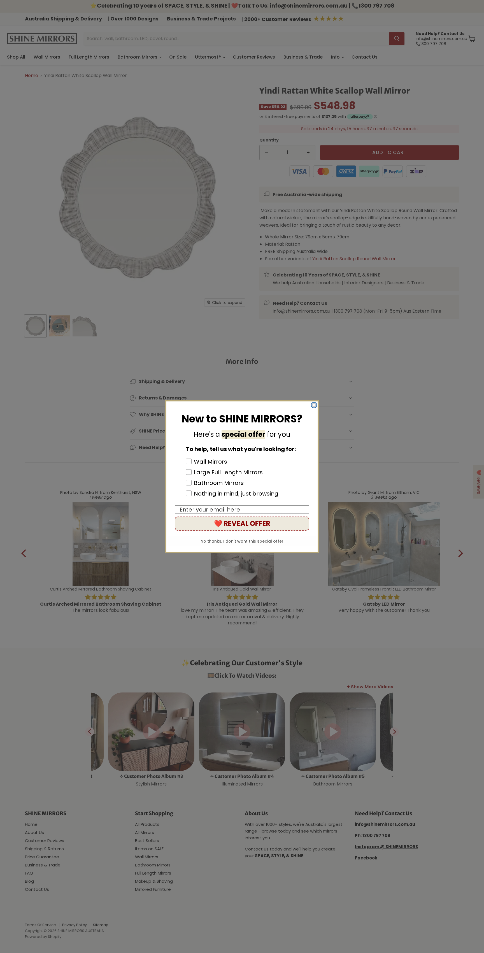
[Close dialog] (314, 405)
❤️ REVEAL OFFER (242, 523)
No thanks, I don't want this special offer (242, 541)
